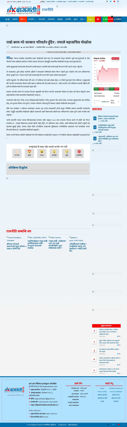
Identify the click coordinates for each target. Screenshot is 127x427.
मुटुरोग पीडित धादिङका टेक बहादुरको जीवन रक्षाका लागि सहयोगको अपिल (109, 341)
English (91, 19)
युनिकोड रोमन (116, 395)
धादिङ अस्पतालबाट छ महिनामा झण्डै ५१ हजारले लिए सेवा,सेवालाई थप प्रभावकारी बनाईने (109, 360)
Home (102, 388)
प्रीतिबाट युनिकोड (102, 395)
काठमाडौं (81, 1)
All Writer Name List (116, 388)
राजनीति (68, 19)
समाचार (15, 19)
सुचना (76, 19)
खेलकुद (60, 19)
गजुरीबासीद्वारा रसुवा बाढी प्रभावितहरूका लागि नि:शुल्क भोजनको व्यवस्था (105, 129)
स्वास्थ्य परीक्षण (51, 1)
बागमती (31, 19)
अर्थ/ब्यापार (51, 19)
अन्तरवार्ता (41, 19)
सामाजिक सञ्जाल (61, 1)
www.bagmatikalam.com (15, 395)
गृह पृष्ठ (7, 19)
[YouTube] (114, 1)
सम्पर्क (102, 401)
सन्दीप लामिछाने (72, 1)
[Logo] (14, 389)
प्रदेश (22, 19)
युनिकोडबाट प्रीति (102, 398)
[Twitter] (111, 1)
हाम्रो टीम (116, 401)
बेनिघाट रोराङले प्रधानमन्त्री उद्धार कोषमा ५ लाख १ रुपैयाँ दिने (108, 118)
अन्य (81, 19)
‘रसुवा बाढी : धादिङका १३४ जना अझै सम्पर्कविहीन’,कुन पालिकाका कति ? (106, 140)
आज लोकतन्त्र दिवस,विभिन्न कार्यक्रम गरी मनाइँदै (109, 350)
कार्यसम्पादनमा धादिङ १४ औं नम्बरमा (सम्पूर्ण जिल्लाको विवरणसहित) (109, 370)
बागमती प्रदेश (90, 1)
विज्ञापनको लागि (116, 398)
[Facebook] (107, 1)
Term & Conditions (116, 391)
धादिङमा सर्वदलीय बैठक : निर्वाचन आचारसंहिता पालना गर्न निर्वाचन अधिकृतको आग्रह (108, 332)
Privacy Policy (102, 391)
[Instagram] (118, 1)
